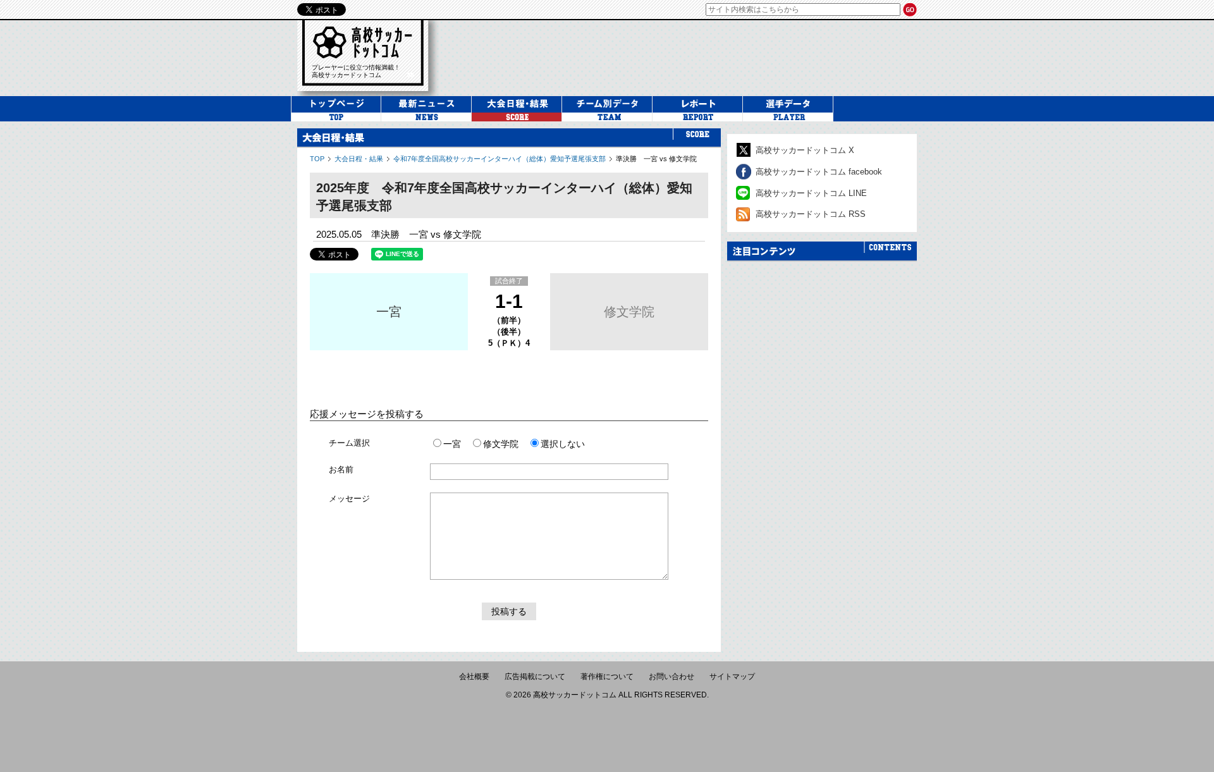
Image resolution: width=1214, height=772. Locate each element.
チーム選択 (349, 443)
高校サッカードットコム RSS (811, 214)
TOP (317, 158)
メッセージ (349, 498)
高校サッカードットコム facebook (819, 171)
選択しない (563, 444)
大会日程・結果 (358, 158)
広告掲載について (535, 676)
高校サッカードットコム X (805, 150)
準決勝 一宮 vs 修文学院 (656, 158)
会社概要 (474, 676)
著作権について (607, 676)
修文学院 (629, 312)
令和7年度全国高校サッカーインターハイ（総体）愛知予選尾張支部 (499, 158)
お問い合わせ (671, 676)
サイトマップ (732, 676)
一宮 (389, 312)
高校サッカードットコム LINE (811, 193)
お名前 (341, 469)
